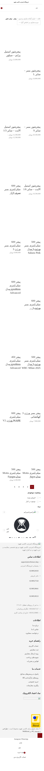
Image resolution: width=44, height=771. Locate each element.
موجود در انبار (31, 501)
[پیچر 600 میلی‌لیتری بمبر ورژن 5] (31, 264)
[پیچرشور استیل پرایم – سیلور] (11, 34)
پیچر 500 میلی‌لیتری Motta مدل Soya (31, 473)
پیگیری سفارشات (32, 685)
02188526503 (33, 571)
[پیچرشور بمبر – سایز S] (31, 90)
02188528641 (33, 589)
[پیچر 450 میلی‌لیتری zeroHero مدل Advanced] (11, 321)
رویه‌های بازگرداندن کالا (30, 678)
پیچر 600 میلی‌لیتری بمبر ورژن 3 (12, 245)
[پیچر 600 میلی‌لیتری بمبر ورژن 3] (11, 205)
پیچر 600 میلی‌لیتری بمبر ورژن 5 (32, 304)
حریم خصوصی (33, 682)
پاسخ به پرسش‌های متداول (29, 674)
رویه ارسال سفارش (31, 654)
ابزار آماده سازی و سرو (27, 19)
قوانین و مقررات (32, 661)
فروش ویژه (31, 498)
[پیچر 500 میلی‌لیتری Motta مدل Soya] (31, 433)
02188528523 (33, 596)
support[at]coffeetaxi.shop (29, 562)
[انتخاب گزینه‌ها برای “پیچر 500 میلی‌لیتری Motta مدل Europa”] (40, 735)
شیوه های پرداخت (32, 657)
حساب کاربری (33, 646)
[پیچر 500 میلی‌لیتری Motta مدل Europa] (11, 433)
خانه (39, 19)
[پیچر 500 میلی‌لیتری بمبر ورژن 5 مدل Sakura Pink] (31, 205)
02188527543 (33, 581)
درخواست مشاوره (32, 633)
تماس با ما (34, 629)
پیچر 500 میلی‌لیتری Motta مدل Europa (12, 473)
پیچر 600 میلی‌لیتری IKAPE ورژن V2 (12, 417)
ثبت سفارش (34, 650)
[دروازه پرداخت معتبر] (35, 721)
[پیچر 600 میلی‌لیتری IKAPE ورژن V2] (11, 377)
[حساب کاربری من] (5, 7)
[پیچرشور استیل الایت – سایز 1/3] (11, 90)
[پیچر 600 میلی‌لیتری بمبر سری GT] (11, 149)
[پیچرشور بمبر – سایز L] (31, 34)
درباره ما (35, 625)
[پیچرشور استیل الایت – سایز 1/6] (31, 149)
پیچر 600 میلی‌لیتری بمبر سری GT (12, 189)
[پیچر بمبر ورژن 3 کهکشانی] (31, 377)
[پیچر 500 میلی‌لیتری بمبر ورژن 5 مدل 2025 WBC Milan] (31, 321)
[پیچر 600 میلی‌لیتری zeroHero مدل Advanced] (11, 264)
